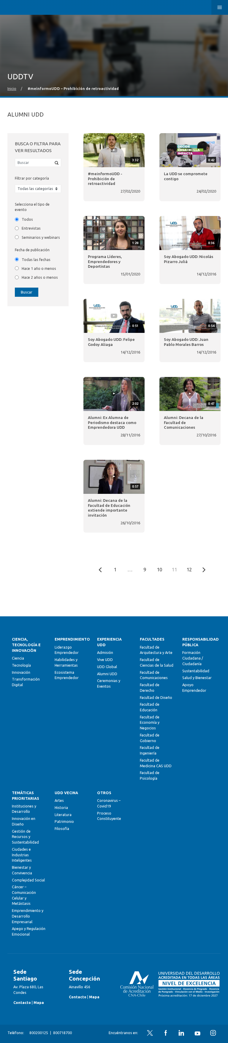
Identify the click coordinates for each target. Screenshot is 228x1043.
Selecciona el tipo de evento (32, 207)
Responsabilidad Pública (199, 642)
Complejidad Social (28, 880)
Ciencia (18, 658)
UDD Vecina (66, 793)
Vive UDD (105, 659)
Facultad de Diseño (156, 697)
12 (189, 569)
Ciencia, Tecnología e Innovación (26, 644)
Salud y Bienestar (197, 678)
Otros (104, 793)
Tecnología (21, 665)
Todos (27, 219)
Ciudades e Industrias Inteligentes (22, 854)
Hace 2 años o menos (40, 277)
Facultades (152, 639)
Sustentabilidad (195, 671)
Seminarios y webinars (41, 237)
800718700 (62, 1033)
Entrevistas (31, 228)
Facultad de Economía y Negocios (149, 722)
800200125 (38, 1033)
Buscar (26, 292)
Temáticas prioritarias (25, 795)
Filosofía (62, 828)
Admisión (105, 652)
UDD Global (107, 667)
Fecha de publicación (32, 250)
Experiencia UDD (109, 642)
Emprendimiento (71, 639)
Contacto (22, 1002)
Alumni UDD (107, 674)
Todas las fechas (36, 259)
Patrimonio (64, 821)
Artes (59, 800)
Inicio (11, 88)
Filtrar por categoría (32, 178)
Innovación (21, 672)
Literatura (63, 815)
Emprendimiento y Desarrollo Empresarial (27, 915)
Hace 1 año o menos (39, 268)
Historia (61, 807)
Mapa (39, 1002)
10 (159, 569)
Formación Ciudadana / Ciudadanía (192, 657)
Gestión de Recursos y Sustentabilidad (25, 836)
